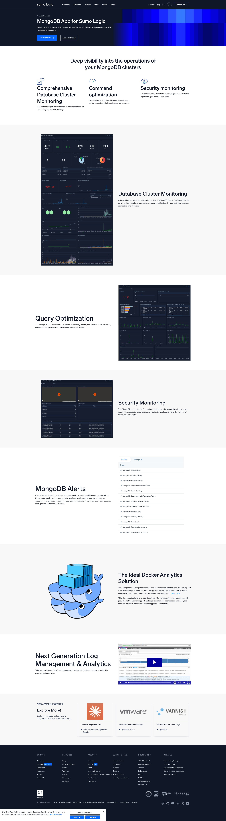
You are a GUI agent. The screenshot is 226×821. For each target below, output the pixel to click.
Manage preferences (84, 813)
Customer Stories (68, 764)
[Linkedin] (178, 803)
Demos (65, 768)
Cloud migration (169, 764)
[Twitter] (182, 803)
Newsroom (41, 771)
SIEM (90, 768)
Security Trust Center (121, 778)
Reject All (77, 817)
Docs (96, 5)
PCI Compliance (144, 781)
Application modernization (173, 768)
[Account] (169, 4)
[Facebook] (187, 803)
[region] (53, 815)
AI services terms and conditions (93, 802)
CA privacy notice (111, 802)
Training (116, 771)
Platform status (118, 774)
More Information (56, 814)
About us (40, 761)
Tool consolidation (170, 774)
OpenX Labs (175, 593)
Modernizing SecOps (171, 761)
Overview (91, 761)
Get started (180, 5)
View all (141, 785)
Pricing (88, 5)
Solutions (77, 5)
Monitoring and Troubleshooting (100, 774)
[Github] (162, 803)
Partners (40, 774)
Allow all (93, 817)
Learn (104, 5)
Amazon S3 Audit (144, 764)
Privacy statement (65, 802)
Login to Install (69, 38)
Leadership (41, 768)
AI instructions (124, 802)
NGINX (140, 778)
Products (66, 5)
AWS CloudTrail (144, 761)
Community (117, 764)
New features (92, 778)
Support (151, 5)
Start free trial (46, 38)
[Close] (103, 811)
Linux (140, 774)
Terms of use (77, 802)
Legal (55, 802)
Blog (64, 761)
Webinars (65, 771)
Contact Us (41, 778)
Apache (141, 768)
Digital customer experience (174, 771)
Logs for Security (94, 771)
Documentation (118, 761)
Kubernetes (142, 771)
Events (65, 774)
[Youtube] (172, 803)
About (113, 5)
